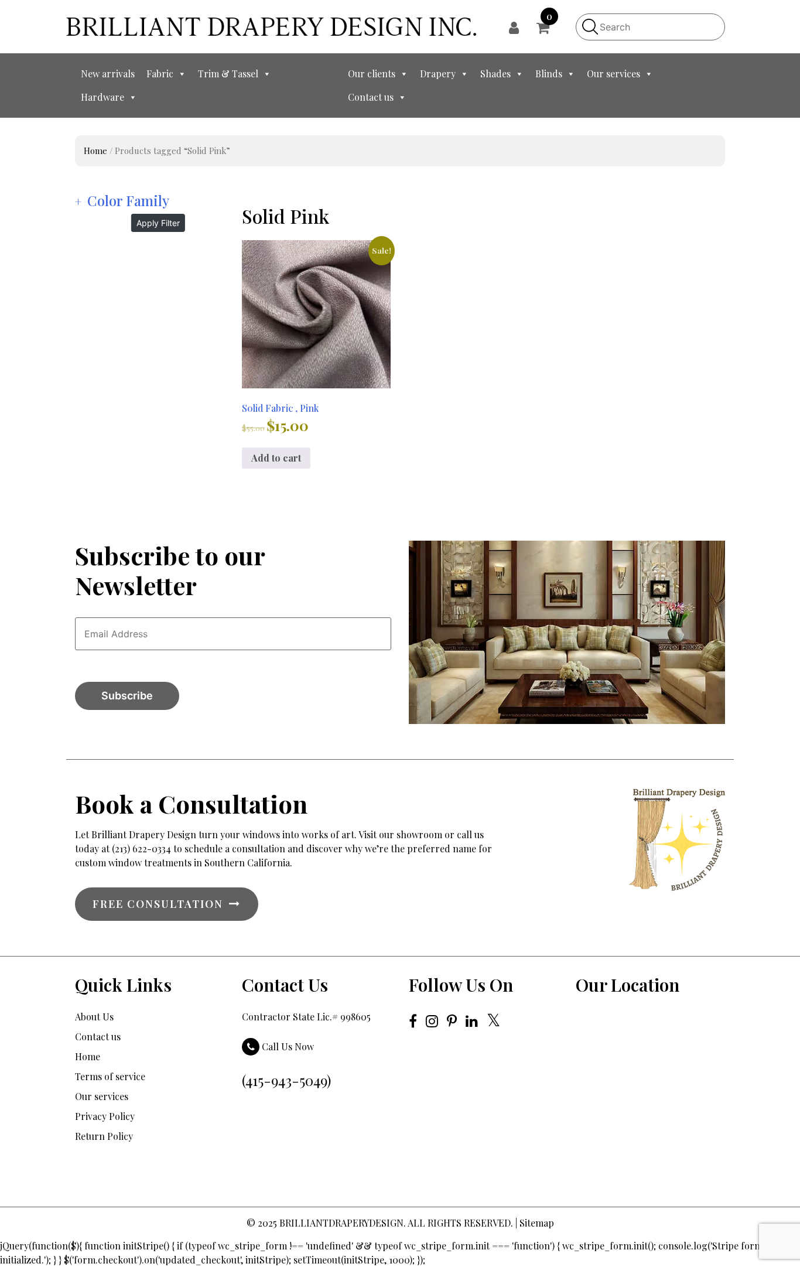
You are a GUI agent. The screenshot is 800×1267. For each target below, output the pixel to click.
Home (95, 150)
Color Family (128, 200)
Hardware (102, 97)
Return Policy (104, 1136)
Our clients (371, 73)
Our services (613, 73)
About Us (94, 1016)
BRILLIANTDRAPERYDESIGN (341, 1223)
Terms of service (110, 1076)
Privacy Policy (105, 1116)
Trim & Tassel (228, 73)
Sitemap (536, 1223)
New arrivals (108, 73)
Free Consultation (158, 904)
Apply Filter (158, 223)
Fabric (159, 73)
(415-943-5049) (286, 1080)
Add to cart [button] (276, 458)
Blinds (548, 73)
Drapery (438, 73)
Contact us (371, 97)
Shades (495, 73)
